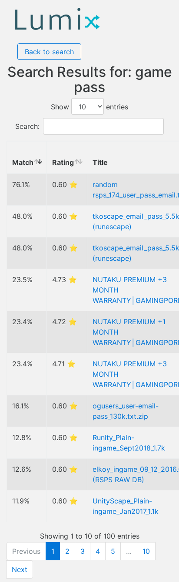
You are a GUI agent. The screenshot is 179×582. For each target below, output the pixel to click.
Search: (27, 126)
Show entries (89, 106)
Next (19, 569)
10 (146, 551)
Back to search (49, 51)
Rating (63, 162)
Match (22, 162)
